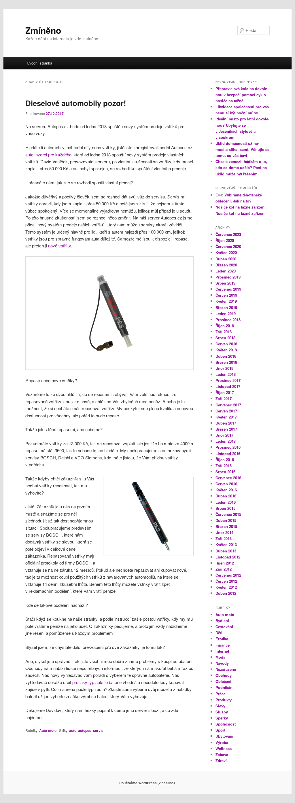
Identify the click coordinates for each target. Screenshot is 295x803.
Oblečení (223, 681)
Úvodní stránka (39, 63)
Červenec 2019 (228, 289)
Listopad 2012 (227, 557)
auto (72, 730)
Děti (218, 632)
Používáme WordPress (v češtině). (147, 782)
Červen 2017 (226, 411)
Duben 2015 (225, 520)
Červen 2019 (226, 295)
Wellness (223, 748)
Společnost (225, 724)
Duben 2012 (225, 593)
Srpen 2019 (225, 283)
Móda (220, 657)
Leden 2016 (225, 502)
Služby (221, 712)
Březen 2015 (226, 526)
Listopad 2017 (227, 386)
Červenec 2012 (228, 575)
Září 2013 (223, 538)
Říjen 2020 (224, 240)
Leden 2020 (225, 271)
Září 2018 (223, 331)
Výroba (221, 742)
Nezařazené (225, 669)
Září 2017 (223, 398)
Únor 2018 (224, 368)
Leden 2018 (225, 374)
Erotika (221, 638)
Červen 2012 (226, 581)
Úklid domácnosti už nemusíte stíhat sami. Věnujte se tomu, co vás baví (242, 149)
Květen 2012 (226, 587)
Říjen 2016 (224, 459)
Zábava (221, 754)
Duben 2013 (225, 551)
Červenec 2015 (228, 514)
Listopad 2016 (227, 453)
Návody (222, 663)
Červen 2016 (226, 483)
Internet (222, 651)
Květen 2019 (226, 301)
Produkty (223, 699)
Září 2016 (223, 465)
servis (98, 730)
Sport (220, 730)
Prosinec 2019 (228, 277)
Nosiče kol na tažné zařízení (240, 207)
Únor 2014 (224, 532)
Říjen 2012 (224, 563)
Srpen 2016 (225, 471)
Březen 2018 (226, 362)
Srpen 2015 (225, 508)
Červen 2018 (226, 343)
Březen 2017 (226, 429)
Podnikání (224, 687)
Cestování (224, 626)
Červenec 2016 (228, 477)
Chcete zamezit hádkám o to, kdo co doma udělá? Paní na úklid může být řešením (241, 167)
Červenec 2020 (228, 246)
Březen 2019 (226, 307)
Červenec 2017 (228, 405)
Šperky (221, 718)
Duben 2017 (225, 423)
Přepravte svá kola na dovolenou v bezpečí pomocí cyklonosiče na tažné (241, 94)
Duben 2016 (225, 496)
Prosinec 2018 (228, 319)
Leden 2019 (225, 313)
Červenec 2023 (228, 234)
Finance (222, 645)
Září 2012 (223, 569)
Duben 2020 (225, 259)
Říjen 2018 (224, 325)
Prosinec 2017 (228, 380)
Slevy (220, 706)
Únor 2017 (224, 435)
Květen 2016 (226, 490)
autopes (84, 730)
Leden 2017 (225, 441)
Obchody (223, 675)
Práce (220, 693)
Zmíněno (43, 30)
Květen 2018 (226, 350)
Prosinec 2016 (228, 447)
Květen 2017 (226, 417)
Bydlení (222, 620)
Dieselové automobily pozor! (75, 103)
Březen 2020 (226, 265)
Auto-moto (47, 730)
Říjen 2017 (224, 392)
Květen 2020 (226, 252)
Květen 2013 (226, 544)
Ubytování (224, 736)
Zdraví (221, 760)
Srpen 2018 (225, 337)
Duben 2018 (225, 356)
